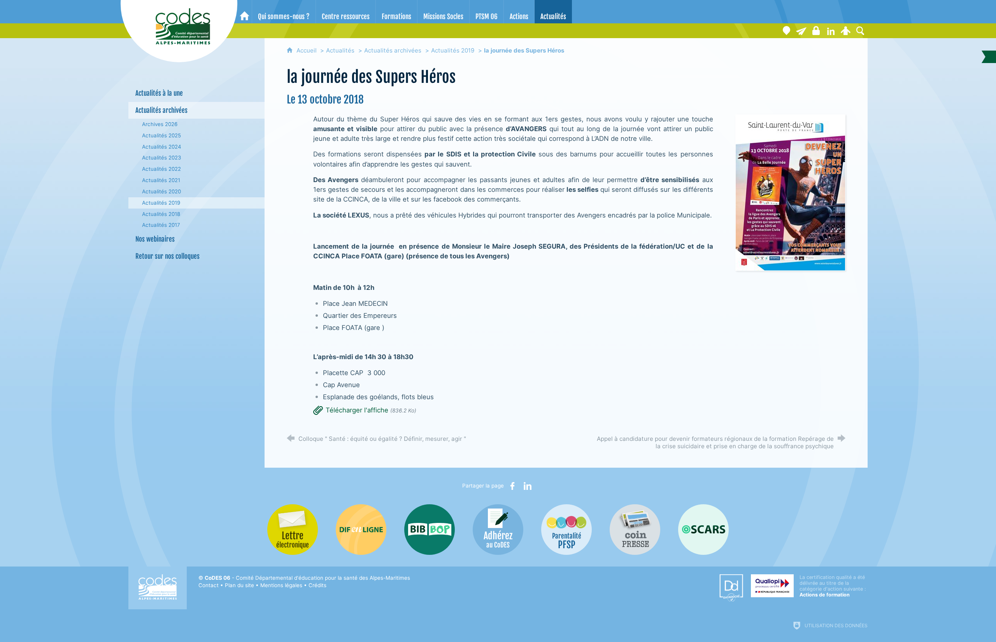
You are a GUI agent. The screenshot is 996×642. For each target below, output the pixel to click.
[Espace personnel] (845, 30)
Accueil (307, 50)
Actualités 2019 (452, 50)
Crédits (317, 585)
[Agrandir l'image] (790, 192)
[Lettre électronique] (801, 30)
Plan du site (239, 585)
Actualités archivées (392, 50)
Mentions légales (281, 585)
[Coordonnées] (786, 30)
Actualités (340, 50)
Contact (208, 585)
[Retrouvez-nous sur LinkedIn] (830, 30)
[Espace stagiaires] (815, 30)
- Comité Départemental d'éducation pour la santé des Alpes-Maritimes (307, 578)
